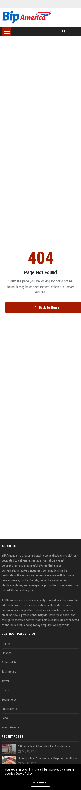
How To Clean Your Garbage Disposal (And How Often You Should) (48, 758)
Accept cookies (40, 782)
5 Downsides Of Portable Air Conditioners (44, 746)
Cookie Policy (24, 773)
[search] (63, 31)
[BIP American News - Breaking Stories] (27, 17)
